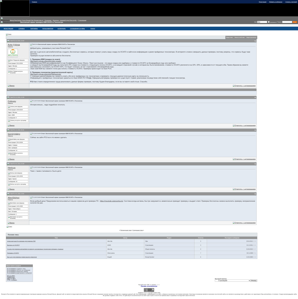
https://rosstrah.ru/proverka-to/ (111, 201)
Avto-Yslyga (14, 45)
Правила (34, 2)
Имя (255, 22)
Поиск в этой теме (240, 37)
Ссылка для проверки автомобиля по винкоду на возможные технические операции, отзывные (35, 249)
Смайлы (9, 277)
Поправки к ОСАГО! (13, 253)
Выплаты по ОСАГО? (13, 245)
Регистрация (262, 2)
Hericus (11, 167)
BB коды (9, 276)
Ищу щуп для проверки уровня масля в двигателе (22, 257)
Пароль (279, 22)
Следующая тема (137, 230)
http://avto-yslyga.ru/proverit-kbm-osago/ (45, 61)
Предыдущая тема (125, 230)
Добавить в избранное (275, 2)
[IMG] (8, 278)
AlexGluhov (13, 198)
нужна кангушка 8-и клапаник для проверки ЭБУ (21, 241)
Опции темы (229, 37)
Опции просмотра (251, 37)
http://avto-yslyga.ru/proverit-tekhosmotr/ (45, 74)
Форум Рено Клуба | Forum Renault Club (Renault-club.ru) (26, 20)
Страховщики (82, 20)
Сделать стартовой (291, 2)
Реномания (48, 20)
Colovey (12, 101)
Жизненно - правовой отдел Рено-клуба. (65, 20)
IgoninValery (14, 134)
